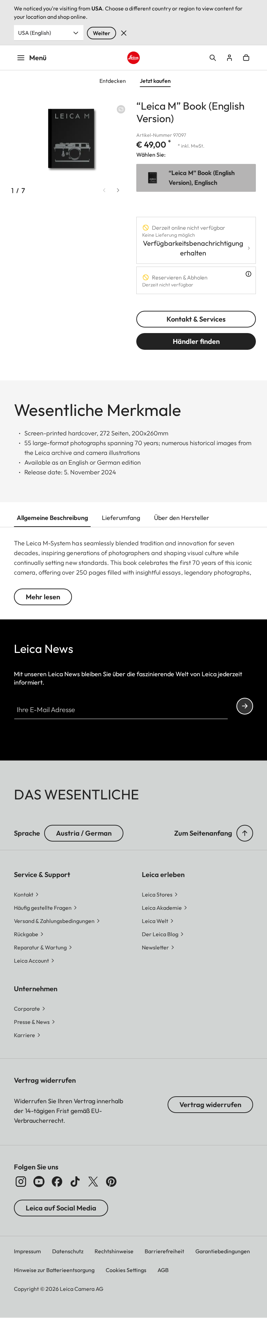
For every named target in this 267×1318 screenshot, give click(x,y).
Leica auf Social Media (61, 1207)
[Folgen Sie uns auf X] (93, 1182)
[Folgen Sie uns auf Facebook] (57, 1182)
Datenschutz (67, 1251)
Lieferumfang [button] (121, 518)
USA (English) (34, 32)
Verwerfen (124, 33)
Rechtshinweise (114, 1251)
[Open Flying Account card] (229, 58)
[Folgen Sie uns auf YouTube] (39, 1182)
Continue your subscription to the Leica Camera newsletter (244, 706)
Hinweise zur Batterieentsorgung (54, 1269)
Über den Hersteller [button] (181, 518)
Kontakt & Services (196, 319)
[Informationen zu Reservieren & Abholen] (248, 274)
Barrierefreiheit (164, 1251)
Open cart (246, 58)
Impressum (27, 1251)
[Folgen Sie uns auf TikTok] (75, 1182)
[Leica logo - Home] (133, 58)
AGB (163, 1269)
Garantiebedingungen (222, 1251)
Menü (38, 57)
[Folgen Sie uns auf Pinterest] (111, 1182)
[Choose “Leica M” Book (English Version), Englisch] (196, 178)
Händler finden (196, 341)
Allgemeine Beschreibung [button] (52, 518)
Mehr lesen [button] (43, 596)
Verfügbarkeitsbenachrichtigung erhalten (193, 248)
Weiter (101, 33)
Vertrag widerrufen (210, 1104)
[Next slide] (118, 190)
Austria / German (84, 833)
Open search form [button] (213, 58)
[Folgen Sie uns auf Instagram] (21, 1182)
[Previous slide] (104, 190)
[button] (244, 833)
